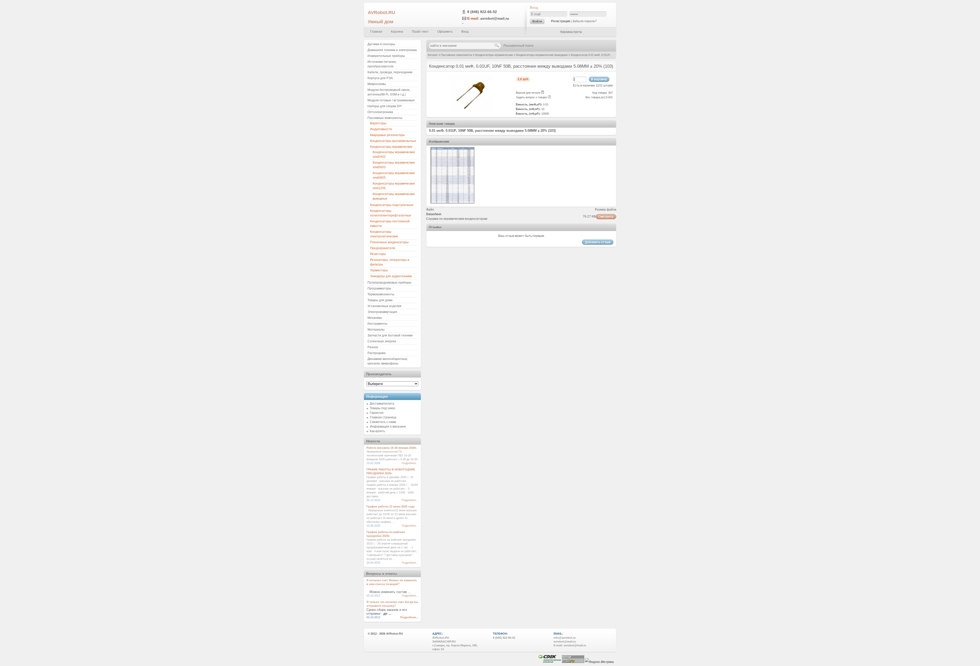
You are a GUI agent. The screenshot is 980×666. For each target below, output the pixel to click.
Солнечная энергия (382, 341)
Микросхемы (377, 84)
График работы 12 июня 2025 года (390, 506)
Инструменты (377, 323)
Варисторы (378, 123)
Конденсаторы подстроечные (391, 205)
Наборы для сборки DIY (385, 106)
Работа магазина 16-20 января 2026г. (391, 447)
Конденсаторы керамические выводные (542, 54)
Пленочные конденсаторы (389, 242)
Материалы (376, 329)
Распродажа (377, 353)
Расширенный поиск (518, 45)
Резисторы (378, 254)
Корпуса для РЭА (380, 78)
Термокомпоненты (381, 294)
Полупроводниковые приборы (389, 282)
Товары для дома (380, 300)
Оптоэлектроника (380, 112)
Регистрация (560, 21)
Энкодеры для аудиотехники (391, 276)
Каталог (433, 54)
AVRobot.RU (381, 12)
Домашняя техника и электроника (392, 50)
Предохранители (382, 248)
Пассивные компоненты (456, 54)
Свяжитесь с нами (383, 422)
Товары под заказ (382, 408)
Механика (375, 318)
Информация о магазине (388, 426)
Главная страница (383, 417)
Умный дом (380, 21)
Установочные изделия (384, 306)
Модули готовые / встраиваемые (391, 100)
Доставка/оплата (382, 403)
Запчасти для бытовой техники (390, 335)
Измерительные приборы (386, 56)
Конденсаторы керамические (494, 54)
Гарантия (377, 413)
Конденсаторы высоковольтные (393, 141)
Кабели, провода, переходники (390, 72)
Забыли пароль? (584, 21)
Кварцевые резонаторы (387, 135)
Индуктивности (381, 129)
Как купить (377, 431)
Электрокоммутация (382, 312)
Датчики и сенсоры (381, 44)
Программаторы (379, 288)
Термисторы (379, 270)
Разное (373, 347)
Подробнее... (410, 463)
